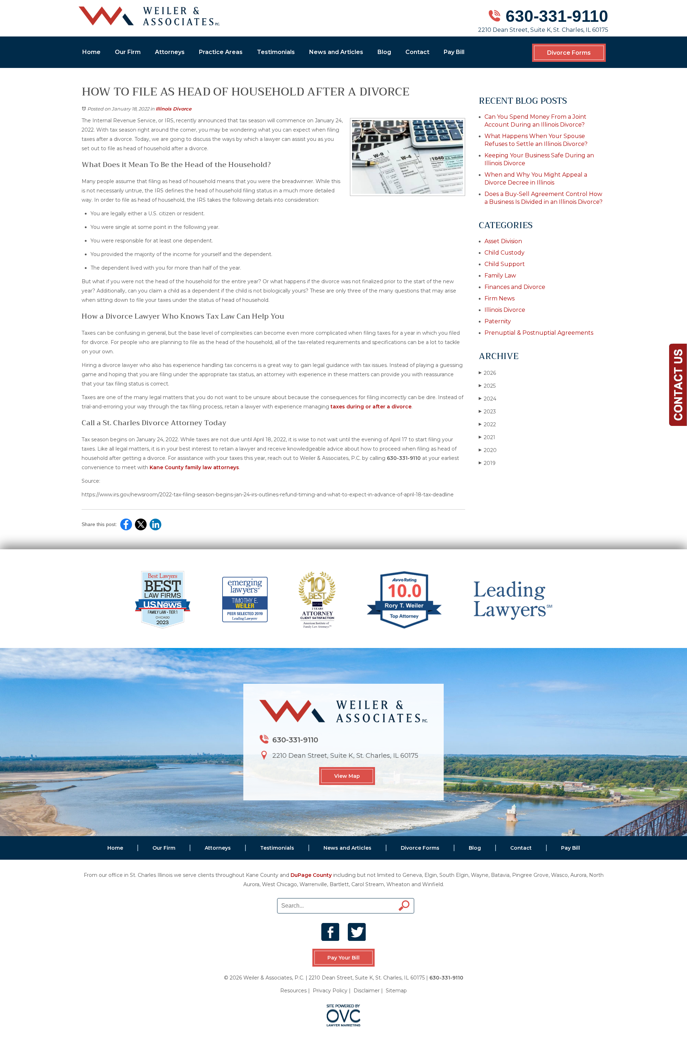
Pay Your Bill (343, 957)
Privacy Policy (330, 990)
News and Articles (336, 52)
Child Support (504, 264)
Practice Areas (221, 52)
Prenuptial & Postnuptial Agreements (538, 332)
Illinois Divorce (173, 109)
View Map (347, 776)
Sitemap (396, 990)
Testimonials (276, 52)
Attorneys (170, 52)
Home (91, 52)
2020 (488, 450)
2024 (487, 399)
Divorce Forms (569, 52)
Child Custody (504, 252)
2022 (487, 424)
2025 (487, 386)
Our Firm (128, 52)
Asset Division (503, 241)
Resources (293, 990)
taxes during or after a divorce (371, 406)
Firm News (499, 298)
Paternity (497, 321)
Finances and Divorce (514, 287)
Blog (384, 52)
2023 (487, 411)
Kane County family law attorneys (194, 467)
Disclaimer (367, 990)
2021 (487, 437)
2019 (487, 463)
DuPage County (311, 875)
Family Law (500, 275)
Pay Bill (454, 52)
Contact (417, 52)
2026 (487, 373)
